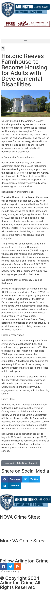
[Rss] (17, 566)
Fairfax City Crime (12, 527)
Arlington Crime (10, 531)
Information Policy (10, 571)
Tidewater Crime (11, 551)
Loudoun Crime (10, 521)
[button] (25, 41)
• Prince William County (13, 544)
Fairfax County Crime (13, 524)
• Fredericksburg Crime (12, 548)
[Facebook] (3, 566)
